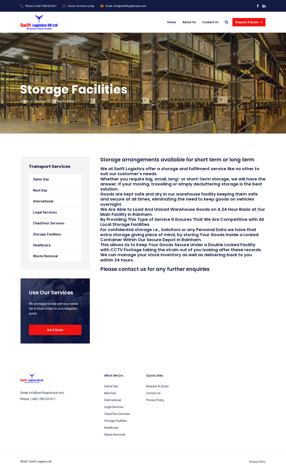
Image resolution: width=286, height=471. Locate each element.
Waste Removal (45, 256)
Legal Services (45, 212)
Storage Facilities (47, 234)
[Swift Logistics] (39, 22)
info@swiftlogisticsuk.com (46, 392)
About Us (189, 22)
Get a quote (55, 330)
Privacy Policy (155, 400)
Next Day (40, 190)
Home (171, 22)
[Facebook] (257, 6)
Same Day (41, 179)
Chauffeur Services (48, 223)
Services (40, 101)
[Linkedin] (264, 6)
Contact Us (210, 22)
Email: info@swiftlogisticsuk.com (126, 6)
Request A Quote (246, 22)
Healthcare (42, 245)
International (43, 201)
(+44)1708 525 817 (42, 399)
